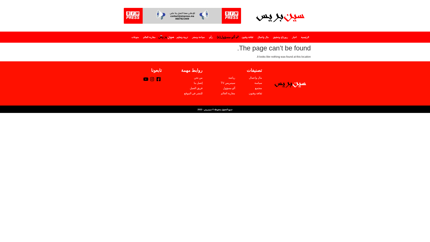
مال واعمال (263, 37)
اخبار (294, 37)
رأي (211, 37)
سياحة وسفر (198, 37)
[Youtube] (146, 79)
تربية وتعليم (182, 37)
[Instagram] (152, 79)
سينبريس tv (166, 37)
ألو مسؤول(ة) (226, 37)
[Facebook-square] (158, 79)
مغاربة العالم (149, 37)
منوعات (135, 37)
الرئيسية (305, 37)
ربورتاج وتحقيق (280, 37)
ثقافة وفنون (247, 37)
